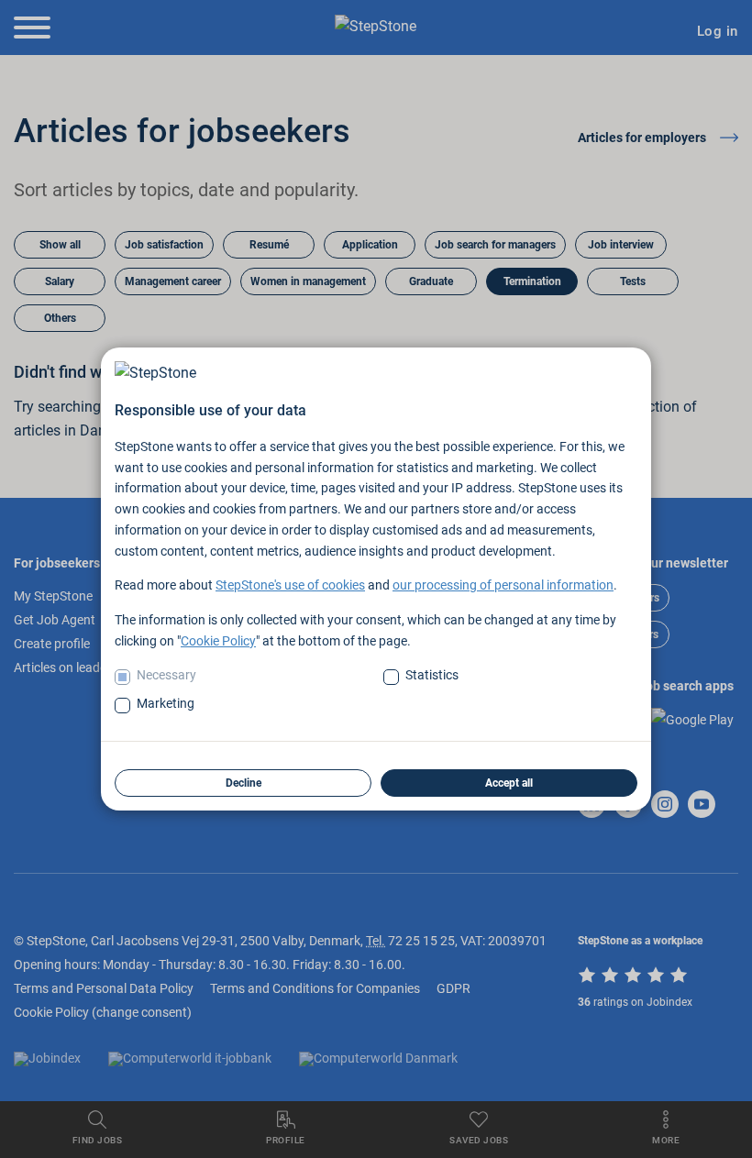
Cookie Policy (218, 641)
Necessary (166, 674)
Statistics (432, 674)
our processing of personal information (503, 585)
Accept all (509, 783)
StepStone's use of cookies (290, 585)
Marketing (165, 703)
